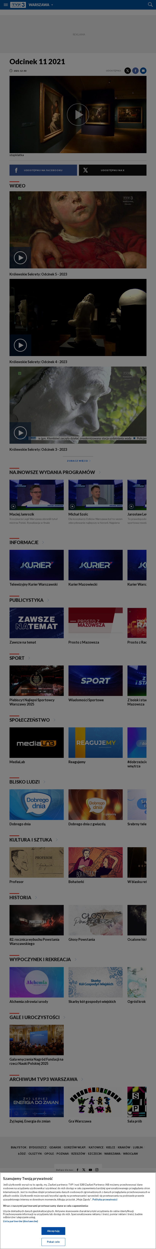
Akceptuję (53, 1230)
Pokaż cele (53, 1241)
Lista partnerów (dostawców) (20, 1221)
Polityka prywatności (104, 1199)
